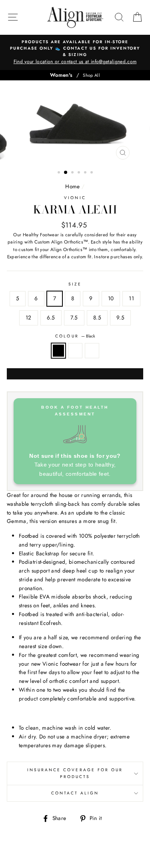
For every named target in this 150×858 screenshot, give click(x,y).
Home (72, 186)
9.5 (120, 317)
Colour (74, 336)
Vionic (75, 198)
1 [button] (60, 173)
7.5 (74, 317)
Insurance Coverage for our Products (75, 773)
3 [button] (73, 173)
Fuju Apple (92, 350)
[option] (75, 52)
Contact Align (75, 793)
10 (111, 298)
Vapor (75, 350)
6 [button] (92, 173)
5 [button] (86, 173)
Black (58, 350)
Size (75, 284)
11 (131, 298)
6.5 (51, 317)
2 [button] (66, 173)
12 (29, 317)
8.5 (97, 317)
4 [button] (80, 173)
